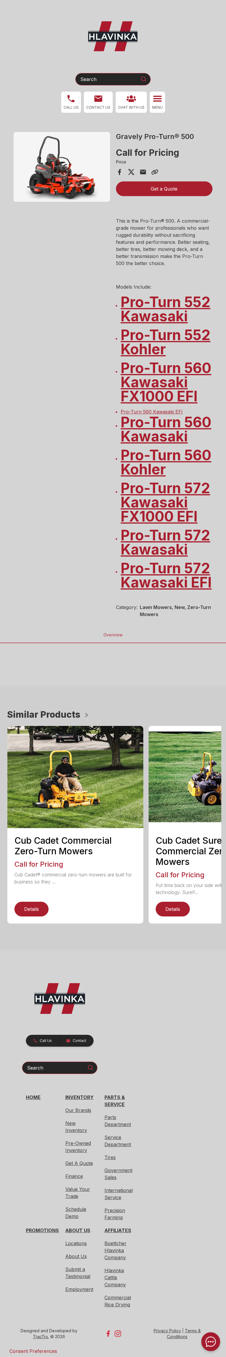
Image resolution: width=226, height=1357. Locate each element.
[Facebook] (108, 1333)
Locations (76, 1243)
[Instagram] (118, 1333)
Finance (74, 1176)
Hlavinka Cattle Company (115, 1277)
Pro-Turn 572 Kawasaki (165, 542)
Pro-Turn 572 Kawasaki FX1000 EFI (165, 502)
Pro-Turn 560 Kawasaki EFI (152, 412)
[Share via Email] (143, 172)
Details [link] (31, 909)
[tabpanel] (62, 167)
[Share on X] (131, 172)
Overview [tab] (113, 634)
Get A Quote (79, 1163)
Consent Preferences (33, 1351)
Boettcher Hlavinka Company (115, 1250)
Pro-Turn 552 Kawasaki (165, 309)
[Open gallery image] (62, 167)
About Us (76, 1256)
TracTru (40, 1336)
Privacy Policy (167, 1330)
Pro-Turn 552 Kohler (165, 342)
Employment (79, 1289)
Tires (110, 1157)
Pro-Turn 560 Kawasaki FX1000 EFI (166, 382)
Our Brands (78, 1110)
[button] (71, 102)
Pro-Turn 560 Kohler (166, 462)
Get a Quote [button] (164, 189)
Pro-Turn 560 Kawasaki (166, 429)
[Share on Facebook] (119, 172)
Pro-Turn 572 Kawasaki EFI (166, 575)
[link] (131, 102)
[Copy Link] (154, 172)
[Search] (143, 79)
